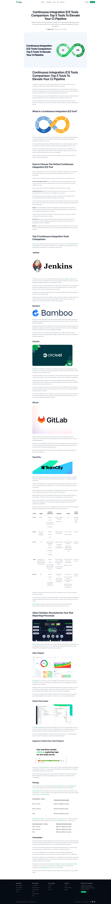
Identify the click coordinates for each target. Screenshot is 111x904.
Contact (66, 885)
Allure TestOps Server (59, 786)
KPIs (68, 775)
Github (17, 891)
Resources (62, 2)
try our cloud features (59, 820)
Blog (49, 887)
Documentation (19, 887)
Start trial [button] (92, 2)
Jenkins (66, 279)
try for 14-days (59, 867)
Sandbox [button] (87, 2)
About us (50, 885)
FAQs (33, 895)
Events (49, 889)
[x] (90, 901)
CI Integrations (35, 885)
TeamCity (34, 477)
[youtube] (94, 901)
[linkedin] (92, 901)
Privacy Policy (77, 901)
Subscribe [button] (84, 891)
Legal (83, 901)
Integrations (48, 2)
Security (86, 901)
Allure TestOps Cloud (71, 786)
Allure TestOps (35, 604)
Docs (58, 2)
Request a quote (68, 887)
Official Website (19, 885)
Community (18, 889)
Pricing (54, 2)
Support (66, 889)
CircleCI (34, 368)
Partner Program (35, 893)
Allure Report (35, 680)
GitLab (33, 436)
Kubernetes (57, 490)
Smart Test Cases (38, 727)
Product (42, 2)
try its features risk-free (71, 864)
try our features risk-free (43, 794)
